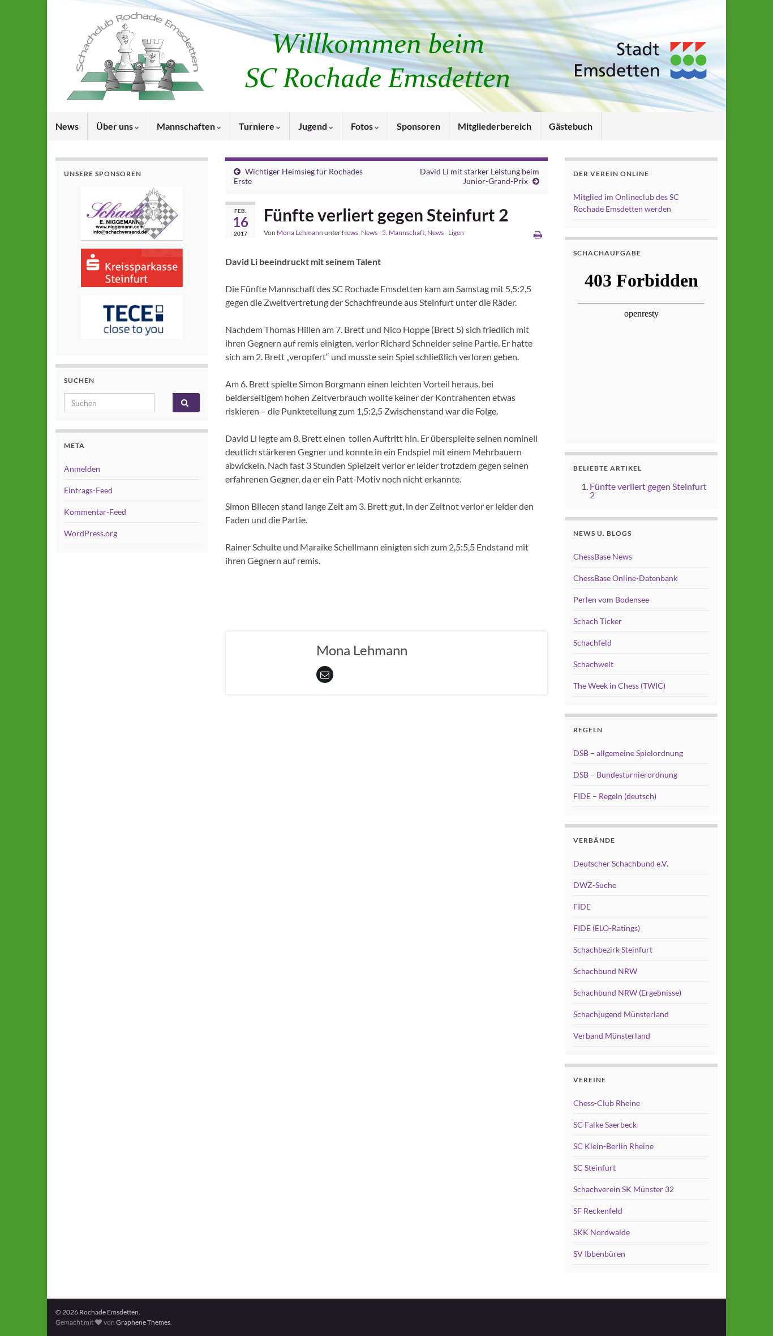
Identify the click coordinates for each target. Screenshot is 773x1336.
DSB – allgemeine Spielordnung (628, 753)
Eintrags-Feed (88, 490)
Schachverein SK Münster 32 (623, 1189)
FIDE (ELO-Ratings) (606, 928)
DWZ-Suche (594, 885)
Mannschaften (187, 126)
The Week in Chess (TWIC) (619, 685)
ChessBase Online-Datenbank (625, 578)
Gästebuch (570, 126)
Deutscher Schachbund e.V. (620, 863)
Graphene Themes (143, 1322)
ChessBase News (602, 556)
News (67, 126)
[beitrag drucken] (538, 234)
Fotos (363, 126)
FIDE (582, 906)
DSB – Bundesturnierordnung (625, 774)
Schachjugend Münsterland (621, 1014)
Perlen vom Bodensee (611, 599)
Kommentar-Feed (95, 512)
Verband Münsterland (611, 1035)
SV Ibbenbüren (599, 1253)
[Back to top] (747, 1310)
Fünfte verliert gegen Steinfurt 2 (648, 490)
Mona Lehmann (300, 232)
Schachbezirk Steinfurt (612, 949)
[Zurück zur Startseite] (386, 56)
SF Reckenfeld (597, 1210)
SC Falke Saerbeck (605, 1124)
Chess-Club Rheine (606, 1103)
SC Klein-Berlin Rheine (613, 1146)
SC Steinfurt (594, 1167)
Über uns (115, 126)
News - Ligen (445, 232)
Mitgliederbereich (494, 126)
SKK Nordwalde (601, 1232)
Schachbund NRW (605, 971)
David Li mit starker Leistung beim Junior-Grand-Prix (479, 176)
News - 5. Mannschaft (392, 232)
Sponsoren (418, 126)
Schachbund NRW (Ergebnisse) (627, 992)
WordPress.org (90, 533)
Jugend (313, 126)
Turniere (257, 126)
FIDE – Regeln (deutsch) (614, 796)
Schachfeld (592, 642)
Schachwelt (593, 664)
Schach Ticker (597, 621)
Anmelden (82, 468)
